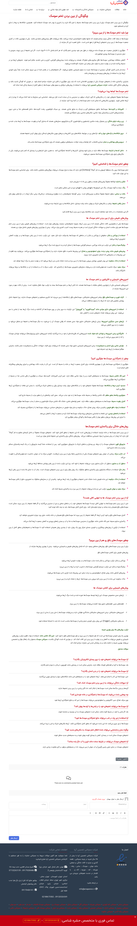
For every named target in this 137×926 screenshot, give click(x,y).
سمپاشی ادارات (109, 908)
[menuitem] (124, 10)
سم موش (13, 904)
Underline (117, 813)
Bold (124, 813)
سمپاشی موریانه (95, 904)
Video (96, 813)
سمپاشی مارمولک (28, 908)
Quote (113, 813)
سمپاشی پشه (83, 908)
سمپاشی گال (83, 904)
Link (103, 813)
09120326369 (51, 920)
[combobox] (33, 3)
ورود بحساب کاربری (98, 799)
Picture (99, 813)
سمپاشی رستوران (122, 908)
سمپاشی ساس (123, 904)
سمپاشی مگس (15, 908)
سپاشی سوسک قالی (43, 908)
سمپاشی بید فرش (58, 908)
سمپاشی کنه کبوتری (109, 904)
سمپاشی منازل (72, 904)
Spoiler (90, 813)
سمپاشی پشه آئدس (121, 911)
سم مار (28, 904)
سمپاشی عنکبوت (107, 911)
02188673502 (30, 920)
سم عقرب (21, 904)
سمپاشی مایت (72, 908)
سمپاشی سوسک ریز (59, 904)
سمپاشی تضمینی (96, 908)
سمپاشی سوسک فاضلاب (41, 904)
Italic (121, 813)
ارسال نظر (14, 838)
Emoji (109, 813)
